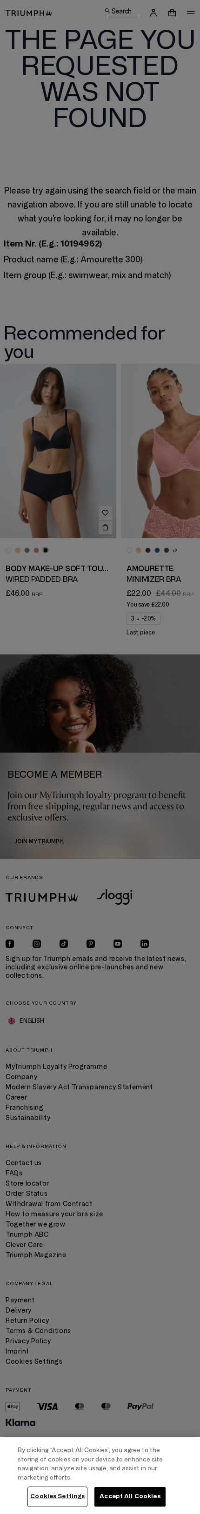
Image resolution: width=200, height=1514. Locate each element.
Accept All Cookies (130, 1496)
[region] (100, 1475)
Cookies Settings (57, 1496)
